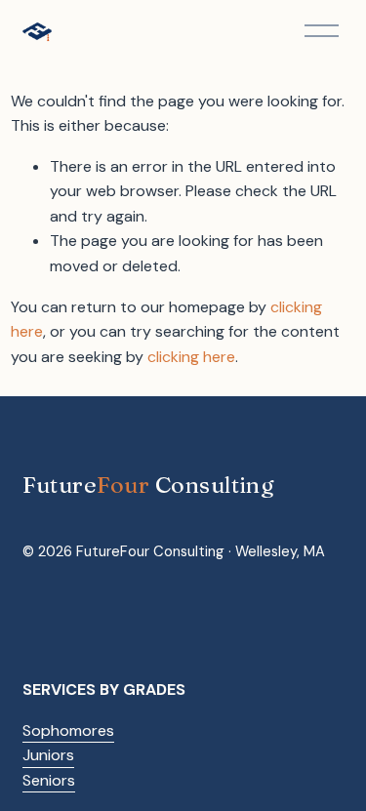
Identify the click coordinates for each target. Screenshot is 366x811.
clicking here (191, 356)
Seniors (48, 780)
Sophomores (68, 730)
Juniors (48, 755)
